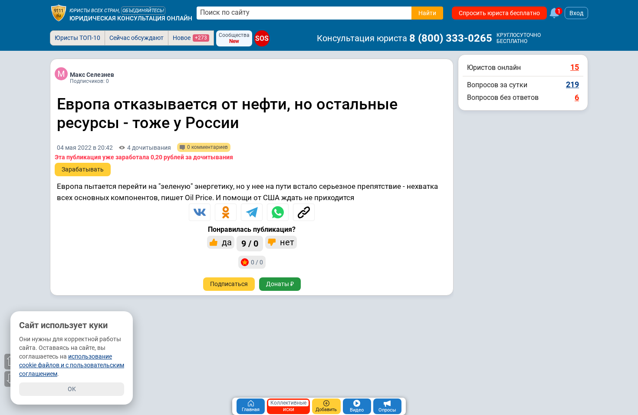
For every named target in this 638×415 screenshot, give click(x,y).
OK (72, 388)
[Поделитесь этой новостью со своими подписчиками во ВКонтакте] (199, 212)
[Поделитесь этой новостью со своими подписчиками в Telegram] (252, 212)
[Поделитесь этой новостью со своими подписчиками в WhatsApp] (278, 212)
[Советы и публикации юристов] (58, 13)
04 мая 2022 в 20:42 (85, 147)
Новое (190, 37)
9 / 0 (249, 243)
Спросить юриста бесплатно (499, 13)
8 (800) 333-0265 (450, 38)
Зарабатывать (83, 169)
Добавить (326, 409)
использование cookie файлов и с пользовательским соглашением (71, 365)
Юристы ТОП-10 (77, 37)
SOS (262, 38)
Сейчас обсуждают (136, 37)
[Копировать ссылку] (304, 212)
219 (572, 84)
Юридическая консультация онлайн (130, 18)
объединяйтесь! (143, 10)
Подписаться (229, 283)
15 (574, 67)
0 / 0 (257, 262)
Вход (576, 13)
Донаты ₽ (280, 283)
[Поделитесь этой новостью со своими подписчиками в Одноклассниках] (226, 212)
